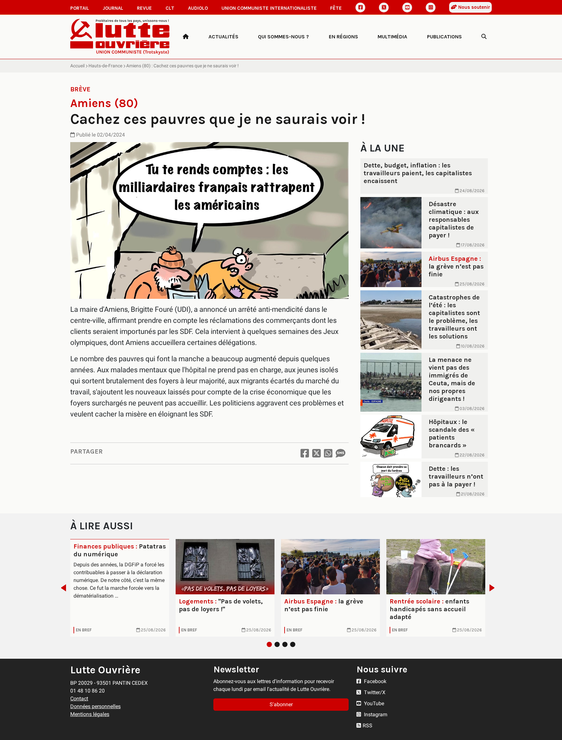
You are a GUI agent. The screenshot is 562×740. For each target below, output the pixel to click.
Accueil (77, 65)
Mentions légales (89, 714)
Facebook (374, 681)
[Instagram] (430, 7)
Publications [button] (444, 36)
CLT (170, 8)
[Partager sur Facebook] (305, 453)
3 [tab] (285, 644)
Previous (61, 587)
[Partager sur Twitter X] (316, 453)
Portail (79, 8)
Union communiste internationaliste (269, 8)
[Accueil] (186, 36)
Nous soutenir (473, 7)
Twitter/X (374, 692)
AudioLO (198, 8)
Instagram (375, 714)
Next (493, 587)
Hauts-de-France (105, 65)
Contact (79, 698)
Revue (144, 8)
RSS (367, 725)
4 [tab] (292, 644)
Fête (336, 8)
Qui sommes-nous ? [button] (283, 36)
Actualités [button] (223, 36)
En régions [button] (343, 36)
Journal (113, 8)
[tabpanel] (119, 588)
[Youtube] (407, 7)
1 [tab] (269, 644)
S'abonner (281, 704)
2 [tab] (277, 644)
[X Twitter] (384, 7)
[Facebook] (360, 7)
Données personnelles (95, 706)
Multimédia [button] (392, 36)
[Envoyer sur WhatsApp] (328, 453)
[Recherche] (484, 36)
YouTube (373, 703)
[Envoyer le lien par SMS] (340, 453)
